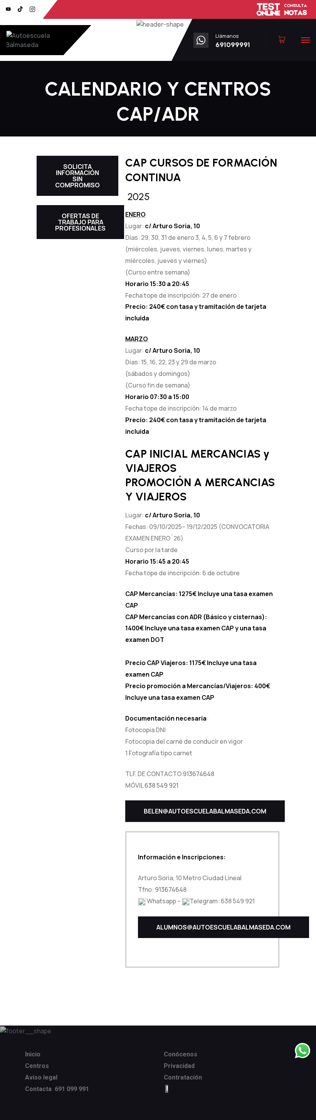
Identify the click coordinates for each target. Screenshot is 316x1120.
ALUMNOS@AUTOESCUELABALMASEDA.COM (223, 927)
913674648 (198, 774)
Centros (37, 1065)
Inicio (32, 1054)
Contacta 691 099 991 (57, 1089)
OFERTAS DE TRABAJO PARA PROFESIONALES (80, 222)
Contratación (183, 1077)
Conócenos (180, 1054)
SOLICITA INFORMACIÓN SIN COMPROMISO (77, 175)
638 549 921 (161, 785)
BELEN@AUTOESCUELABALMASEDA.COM (205, 811)
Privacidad (179, 1065)
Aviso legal (41, 1077)
